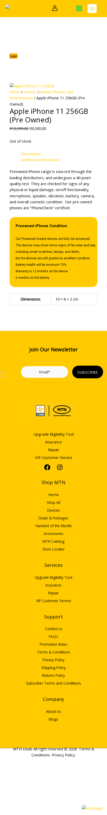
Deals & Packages (53, 518)
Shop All (53, 502)
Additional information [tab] (40, 159)
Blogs (53, 719)
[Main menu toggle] (92, 8)
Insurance (53, 441)
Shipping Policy (53, 667)
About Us (53, 711)
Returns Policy (53, 675)
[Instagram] (60, 467)
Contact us (53, 628)
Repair (53, 449)
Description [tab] (31, 153)
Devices (30, 91)
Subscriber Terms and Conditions (53, 683)
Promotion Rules (53, 644)
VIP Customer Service (53, 457)
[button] (44, 8)
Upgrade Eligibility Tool (53, 434)
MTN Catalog (53, 541)
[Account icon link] (55, 8)
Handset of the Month (54, 525)
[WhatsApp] (79, 8)
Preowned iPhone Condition (41, 226)
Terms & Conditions (53, 652)
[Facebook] (47, 467)
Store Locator (53, 549)
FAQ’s (53, 636)
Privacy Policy (53, 659)
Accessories (53, 533)
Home (15, 91)
